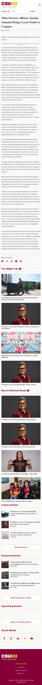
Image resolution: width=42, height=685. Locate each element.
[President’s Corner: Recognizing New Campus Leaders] (21, 372)
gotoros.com (21, 673)
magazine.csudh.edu (21, 670)
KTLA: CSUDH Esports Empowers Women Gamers (17, 501)
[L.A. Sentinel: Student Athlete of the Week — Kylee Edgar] (21, 461)
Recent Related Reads (14, 390)
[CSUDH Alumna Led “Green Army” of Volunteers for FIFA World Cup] (21, 343)
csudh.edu (21, 667)
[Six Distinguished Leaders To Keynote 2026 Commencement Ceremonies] (5, 575)
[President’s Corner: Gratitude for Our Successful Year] (21, 434)
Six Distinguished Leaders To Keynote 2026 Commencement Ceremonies (24, 573)
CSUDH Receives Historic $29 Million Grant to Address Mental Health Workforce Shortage (25, 584)
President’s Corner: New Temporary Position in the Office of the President (20, 328)
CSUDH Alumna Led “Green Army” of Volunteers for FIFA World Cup (19, 357)
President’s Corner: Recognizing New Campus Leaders (18, 385)
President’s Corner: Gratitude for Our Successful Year (18, 447)
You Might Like (10, 268)
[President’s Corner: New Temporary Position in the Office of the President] (21, 314)
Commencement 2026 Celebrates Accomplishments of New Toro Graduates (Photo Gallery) (24, 563)
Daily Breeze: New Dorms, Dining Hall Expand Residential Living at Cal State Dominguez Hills (19, 299)
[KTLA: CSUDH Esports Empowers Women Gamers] (21, 488)
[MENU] (38, 5)
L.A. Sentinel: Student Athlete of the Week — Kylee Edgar (19, 474)
